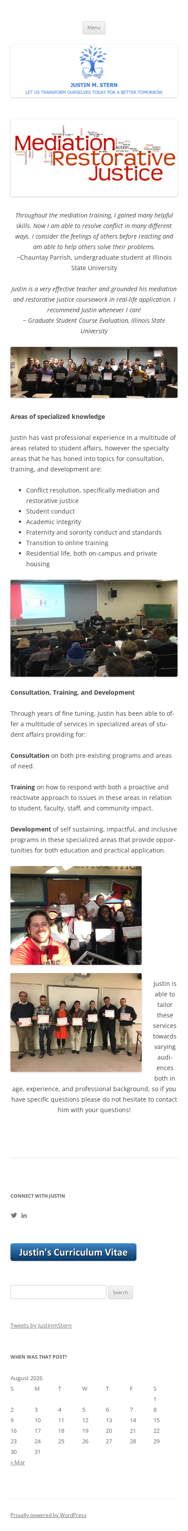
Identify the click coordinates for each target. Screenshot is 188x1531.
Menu (94, 27)
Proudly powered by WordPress (48, 1515)
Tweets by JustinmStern (41, 1325)
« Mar (17, 1462)
